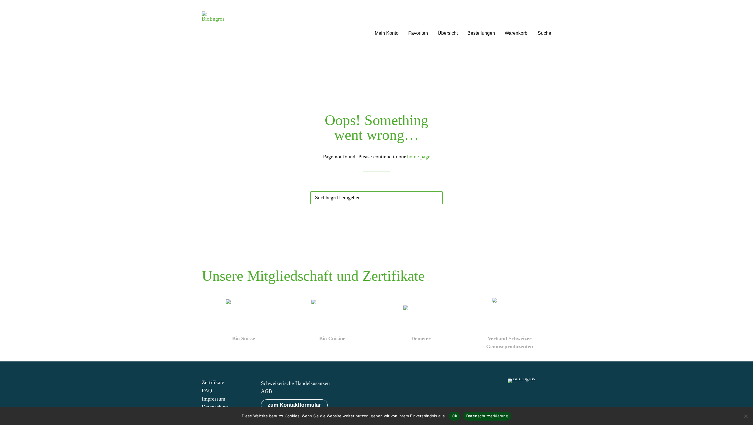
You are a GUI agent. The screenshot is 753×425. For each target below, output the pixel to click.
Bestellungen (481, 33)
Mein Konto (387, 33)
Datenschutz (215, 407)
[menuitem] (387, 26)
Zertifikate (213, 382)
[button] (544, 26)
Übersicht (448, 33)
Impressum (213, 399)
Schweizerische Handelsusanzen (295, 383)
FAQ (207, 391)
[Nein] (746, 416)
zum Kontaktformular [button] (294, 405)
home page (418, 157)
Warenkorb (516, 33)
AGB (266, 391)
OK (454, 416)
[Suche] (376, 196)
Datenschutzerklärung (487, 416)
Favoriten (418, 33)
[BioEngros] (213, 25)
